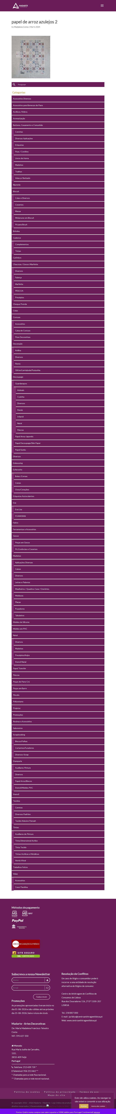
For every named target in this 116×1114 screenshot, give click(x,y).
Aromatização (19, 118)
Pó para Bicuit (21, 224)
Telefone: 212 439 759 (24, 1067)
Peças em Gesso (22, 542)
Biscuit (16, 191)
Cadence (17, 238)
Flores (18, 363)
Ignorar (97, 1112)
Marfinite (19, 284)
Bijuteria (16, 184)
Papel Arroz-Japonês (24, 436)
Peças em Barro (20, 688)
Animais (20, 390)
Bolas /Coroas (21, 476)
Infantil (20, 416)
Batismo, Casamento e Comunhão (28, 125)
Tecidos (16, 801)
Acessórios (20, 324)
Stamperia (17, 761)
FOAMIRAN (20, 516)
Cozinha (20, 397)
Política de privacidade (60, 1092)
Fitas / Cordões (22, 151)
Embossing (18, 463)
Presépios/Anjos (22, 655)
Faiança (18, 277)
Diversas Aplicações (24, 138)
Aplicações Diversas (24, 562)
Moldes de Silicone (21, 622)
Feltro (15, 522)
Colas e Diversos (22, 198)
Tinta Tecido (20, 847)
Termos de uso (89, 1092)
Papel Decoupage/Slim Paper (28, 443)
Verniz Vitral (20, 860)
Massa (18, 211)
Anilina (18, 350)
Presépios (19, 297)
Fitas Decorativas (22, 337)
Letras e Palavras (22, 582)
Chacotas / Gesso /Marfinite (25, 264)
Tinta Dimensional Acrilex (26, 840)
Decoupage (18, 377)
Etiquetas (19, 145)
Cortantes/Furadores (24, 748)
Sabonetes (18, 728)
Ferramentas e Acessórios (24, 529)
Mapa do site (56, 1095)
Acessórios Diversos (22, 98)
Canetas (19, 807)
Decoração (17, 343)
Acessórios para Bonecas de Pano (28, 105)
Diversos (19, 271)
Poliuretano (18, 701)
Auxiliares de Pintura (24, 834)
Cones (18, 483)
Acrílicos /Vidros (20, 112)
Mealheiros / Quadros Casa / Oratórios (32, 589)
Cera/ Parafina (21, 887)
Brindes (16, 231)
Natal (19, 423)
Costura (16, 317)
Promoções (18, 715)
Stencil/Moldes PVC (24, 788)
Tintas (18, 251)
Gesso (16, 536)
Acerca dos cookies (98, 1106)
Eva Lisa (18, 509)
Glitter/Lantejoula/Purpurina (27, 370)
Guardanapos (21, 383)
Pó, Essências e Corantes (26, 549)
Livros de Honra (22, 158)
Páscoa (20, 430)
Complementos (22, 244)
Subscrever (41, 997)
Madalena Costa (21, 27)
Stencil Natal (20, 662)
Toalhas (18, 171)
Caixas (18, 569)
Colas (15, 310)
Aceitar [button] (84, 1106)
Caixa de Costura (22, 330)
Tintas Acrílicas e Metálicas (27, 854)
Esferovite (17, 469)
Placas (18, 602)
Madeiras (19, 165)
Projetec (17, 708)
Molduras (19, 595)
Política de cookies (27, 1092)
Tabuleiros (19, 615)
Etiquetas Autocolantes (23, 496)
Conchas (19, 132)
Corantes (19, 204)
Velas (15, 874)
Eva (14, 502)
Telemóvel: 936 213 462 (24, 1071)
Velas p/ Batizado (22, 178)
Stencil (16, 794)
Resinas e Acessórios (22, 721)
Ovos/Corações (22, 489)
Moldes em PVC (20, 629)
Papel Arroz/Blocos (23, 781)
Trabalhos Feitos (20, 867)
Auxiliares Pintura (23, 768)
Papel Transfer (19, 668)
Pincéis (16, 695)
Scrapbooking (19, 734)
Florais (20, 410)
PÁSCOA (19, 291)
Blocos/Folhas (21, 741)
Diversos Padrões (23, 814)
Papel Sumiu (20, 450)
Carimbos (17, 257)
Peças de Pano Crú (21, 681)
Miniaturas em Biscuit (24, 218)
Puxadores (20, 609)
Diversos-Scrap (22, 754)
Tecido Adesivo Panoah (25, 821)
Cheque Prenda (20, 304)
